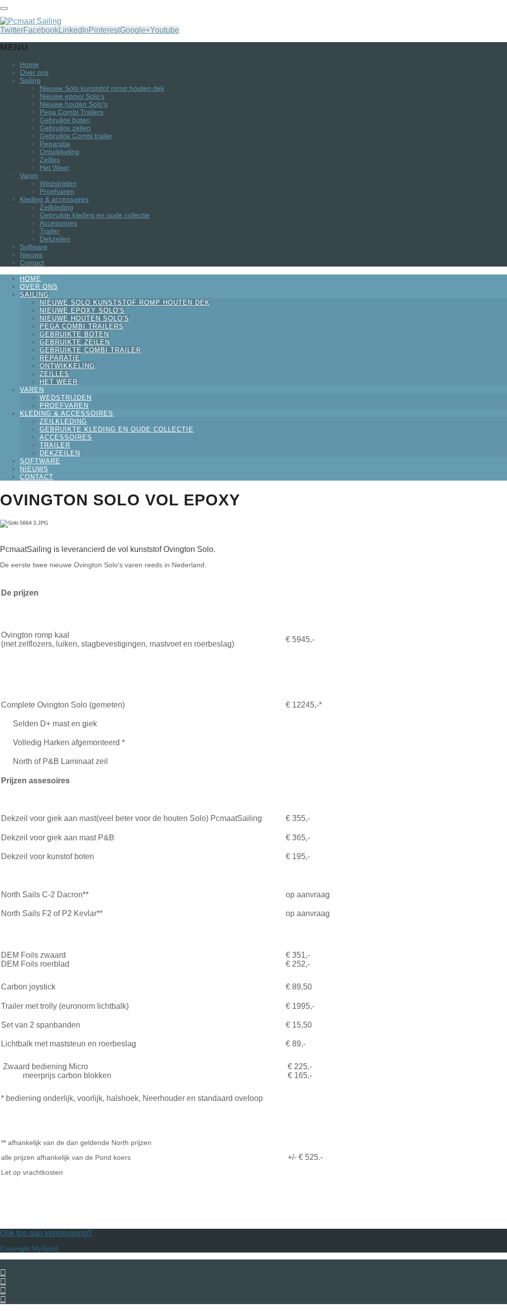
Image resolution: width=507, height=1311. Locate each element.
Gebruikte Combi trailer (76, 136)
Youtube (164, 30)
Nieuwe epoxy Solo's (72, 96)
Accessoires (58, 223)
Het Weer (54, 167)
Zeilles (50, 160)
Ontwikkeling (59, 152)
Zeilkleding (56, 207)
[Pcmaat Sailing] (30, 21)
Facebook (40, 30)
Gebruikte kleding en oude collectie (95, 215)
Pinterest (104, 30)
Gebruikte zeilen (65, 128)
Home (29, 64)
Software (34, 247)
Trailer (49, 231)
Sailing (30, 80)
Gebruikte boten (65, 120)
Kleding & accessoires (54, 199)
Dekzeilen (55, 239)
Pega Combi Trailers (71, 112)
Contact (32, 263)
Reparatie (55, 144)
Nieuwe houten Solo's (73, 104)
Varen (29, 175)
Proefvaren (57, 191)
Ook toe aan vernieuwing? (46, 1233)
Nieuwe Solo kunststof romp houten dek (102, 88)
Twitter (11, 30)
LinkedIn (73, 30)
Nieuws (31, 255)
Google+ (135, 30)
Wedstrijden (58, 183)
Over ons (34, 72)
